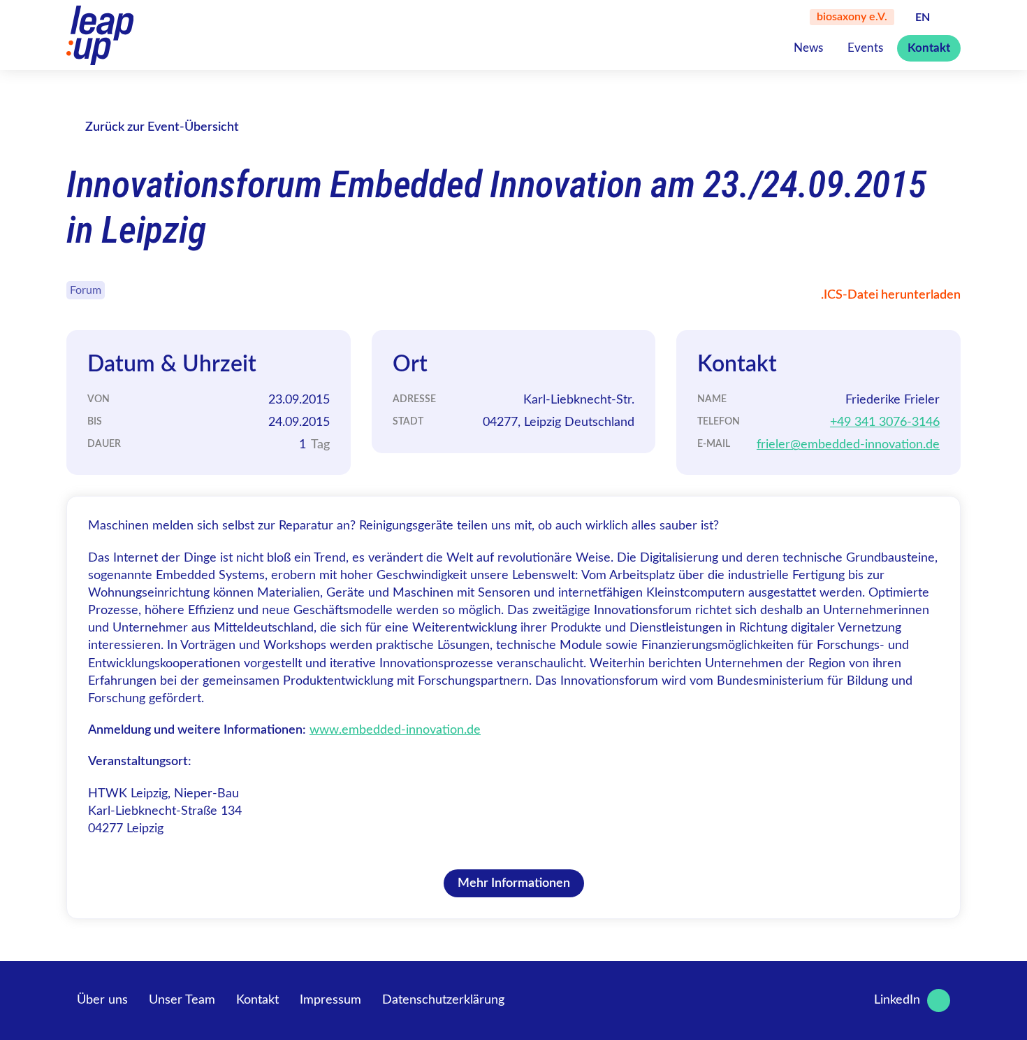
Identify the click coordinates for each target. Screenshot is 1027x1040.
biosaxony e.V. (852, 16)
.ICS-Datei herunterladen (891, 295)
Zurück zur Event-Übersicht (162, 127)
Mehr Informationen (514, 883)
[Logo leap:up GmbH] (99, 35)
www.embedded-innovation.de (395, 730)
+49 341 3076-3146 (885, 422)
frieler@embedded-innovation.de (848, 445)
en (922, 17)
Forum (85, 290)
